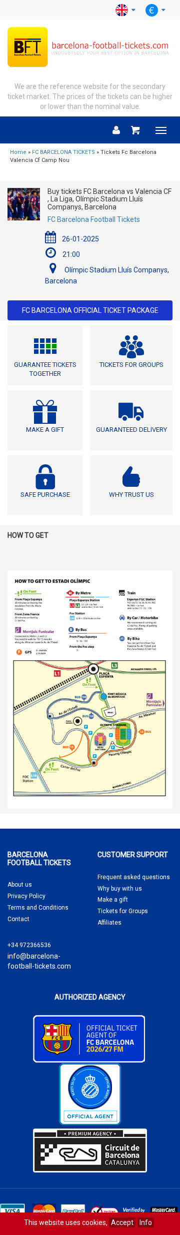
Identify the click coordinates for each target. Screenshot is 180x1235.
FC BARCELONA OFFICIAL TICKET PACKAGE (90, 310)
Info (146, 1223)
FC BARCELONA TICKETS (63, 152)
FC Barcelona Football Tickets (94, 219)
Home (18, 152)
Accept (122, 1223)
